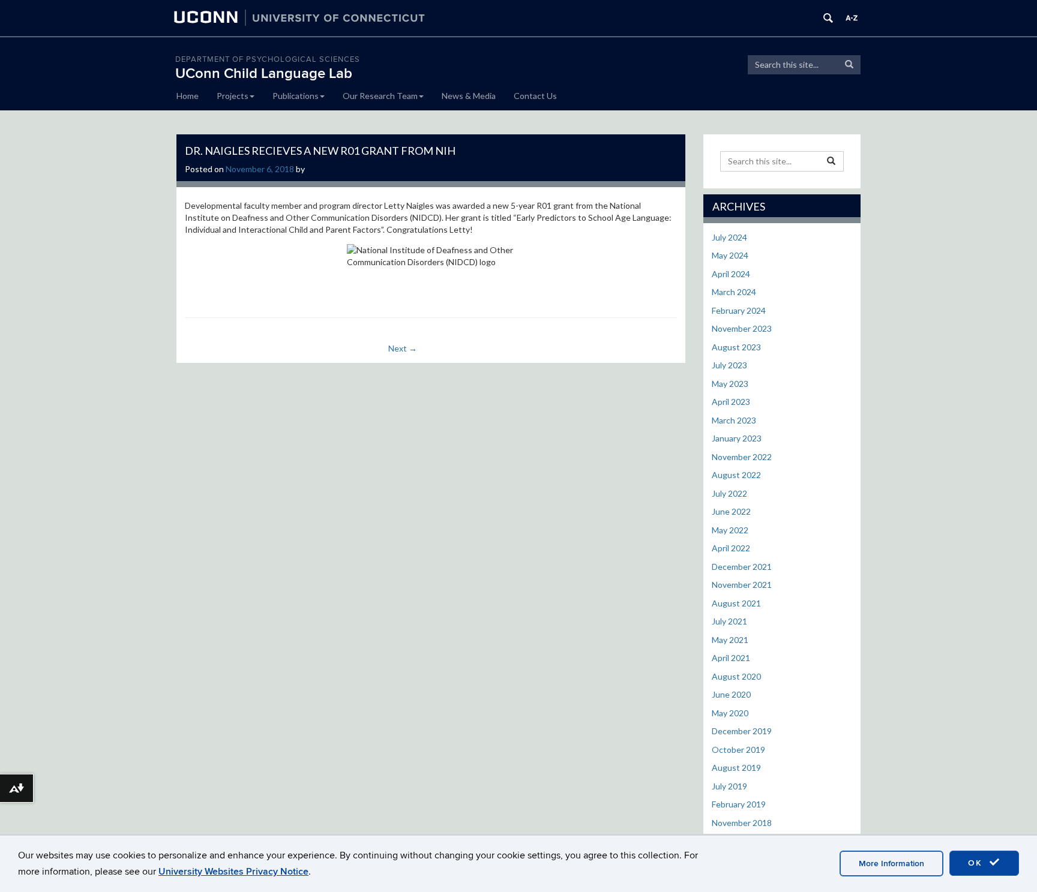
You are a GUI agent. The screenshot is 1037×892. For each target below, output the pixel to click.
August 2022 (736, 475)
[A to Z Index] (851, 18)
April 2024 (731, 274)
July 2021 (729, 621)
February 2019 (739, 804)
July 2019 (729, 786)
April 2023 (731, 402)
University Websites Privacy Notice (233, 872)
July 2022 (729, 493)
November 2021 (742, 584)
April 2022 (731, 548)
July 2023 (729, 365)
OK (977, 863)
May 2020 (730, 713)
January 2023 (737, 438)
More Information (891, 863)
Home (187, 96)
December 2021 (742, 566)
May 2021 (730, 640)
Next (402, 348)
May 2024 (730, 255)
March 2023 (734, 420)
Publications (295, 96)
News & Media (469, 96)
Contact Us (535, 96)
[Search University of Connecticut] (828, 18)
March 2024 (734, 292)
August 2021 (736, 603)
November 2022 (742, 457)
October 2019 (738, 749)
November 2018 (742, 823)
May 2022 (730, 530)
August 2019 (736, 767)
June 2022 (731, 511)
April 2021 (731, 658)
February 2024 (739, 310)
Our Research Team (380, 96)
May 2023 (730, 384)
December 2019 (742, 731)
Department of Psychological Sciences (267, 59)
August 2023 (736, 347)
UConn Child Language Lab (263, 73)
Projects (232, 96)
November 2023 (742, 328)
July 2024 (729, 237)
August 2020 (736, 676)
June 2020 (731, 694)
